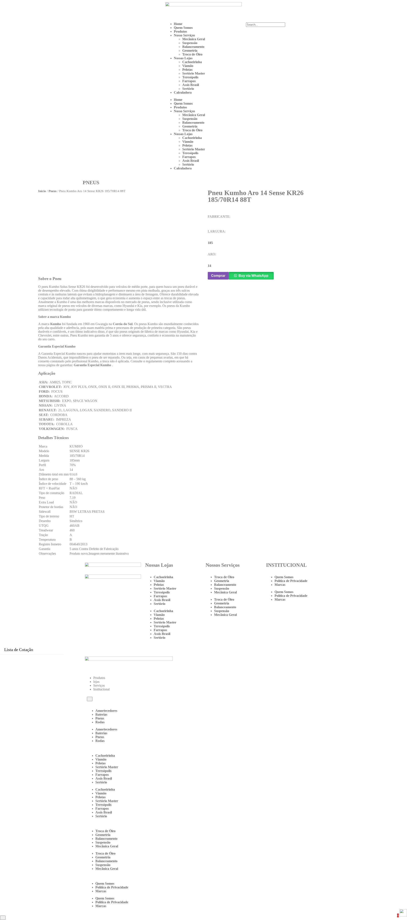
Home (178, 24)
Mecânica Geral (193, 39)
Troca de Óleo (192, 54)
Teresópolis (190, 77)
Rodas (100, 722)
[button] (284, 20)
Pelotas (187, 69)
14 (209, 265)
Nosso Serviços (184, 35)
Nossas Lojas (183, 58)
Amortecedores (106, 710)
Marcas (280, 584)
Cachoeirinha (192, 62)
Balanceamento (193, 46)
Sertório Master (193, 73)
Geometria (189, 50)
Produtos (180, 31)
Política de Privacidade (291, 581)
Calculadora (183, 92)
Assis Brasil (190, 85)
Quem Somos (183, 27)
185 (210, 243)
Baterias (101, 714)
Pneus (53, 191)
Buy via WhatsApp (253, 275)
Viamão (187, 66)
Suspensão (189, 43)
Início (42, 191)
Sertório (188, 88)
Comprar (218, 275)
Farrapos (189, 81)
